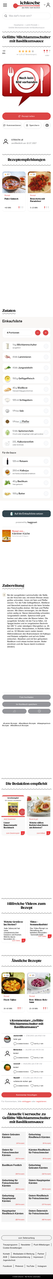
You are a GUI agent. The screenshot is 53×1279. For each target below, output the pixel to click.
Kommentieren (23, 1043)
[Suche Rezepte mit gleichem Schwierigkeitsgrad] (47, 51)
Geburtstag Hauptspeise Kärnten (9, 1198)
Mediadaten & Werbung (23, 1254)
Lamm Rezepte (10, 723)
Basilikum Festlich (12, 1165)
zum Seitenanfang (26, 1238)
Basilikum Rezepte (28, 723)
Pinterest (19, 1266)
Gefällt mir (38, 1043)
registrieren (41, 1101)
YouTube (30, 1266)
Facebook (7, 1266)
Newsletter (25, 1245)
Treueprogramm (10, 1245)
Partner (41, 1254)
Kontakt (6, 1254)
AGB (5, 1257)
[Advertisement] (26, 868)
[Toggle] (47, 5)
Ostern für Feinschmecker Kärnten (10, 1152)
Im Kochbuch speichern (26, 704)
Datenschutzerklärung (20, 1257)
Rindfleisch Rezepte (20, 726)
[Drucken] (47, 125)
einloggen (26, 1101)
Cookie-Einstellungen (12, 1248)
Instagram (42, 1266)
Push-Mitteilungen (42, 1245)
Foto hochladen (26, 697)
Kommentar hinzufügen (26, 1095)
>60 (3, 51)
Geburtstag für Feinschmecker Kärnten (10, 1183)
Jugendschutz (9, 1260)
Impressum (38, 1257)
